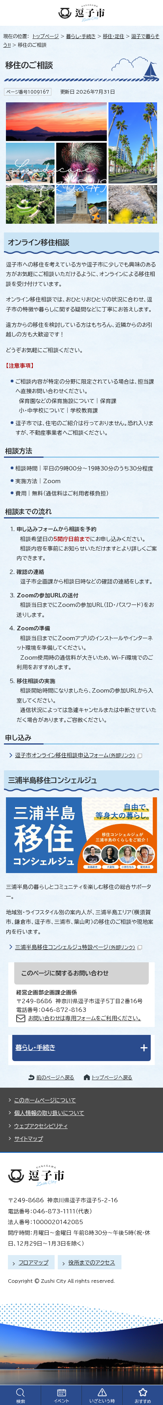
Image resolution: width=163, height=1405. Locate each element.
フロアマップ (33, 1262)
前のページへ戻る (55, 1077)
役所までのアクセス (91, 1262)
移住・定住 (113, 36)
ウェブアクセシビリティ (41, 1126)
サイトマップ (28, 1139)
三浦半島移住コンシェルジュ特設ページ (75, 947)
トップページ (45, 36)
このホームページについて (45, 1100)
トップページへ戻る (112, 1077)
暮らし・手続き (81, 36)
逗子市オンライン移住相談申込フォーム (75, 755)
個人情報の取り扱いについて (49, 1113)
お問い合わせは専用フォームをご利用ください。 (84, 1018)
